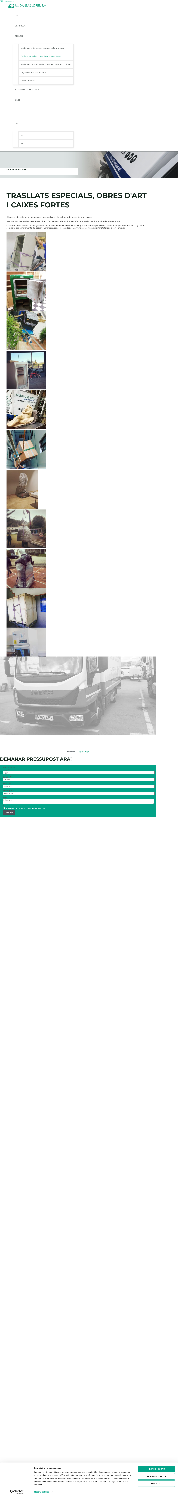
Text (5, 797)
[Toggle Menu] (43, 42)
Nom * (6, 770)
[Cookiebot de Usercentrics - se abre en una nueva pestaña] (16, 1492)
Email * (7, 777)
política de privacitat (35, 808)
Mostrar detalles (41, 1492)
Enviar (9, 812)
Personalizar (154, 1476)
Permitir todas (156, 1469)
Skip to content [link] (7, 1)
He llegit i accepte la (25, 808)
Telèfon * (8, 784)
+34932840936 (82, 752)
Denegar (156, 1484)
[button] (24, 36)
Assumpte (8, 790)
